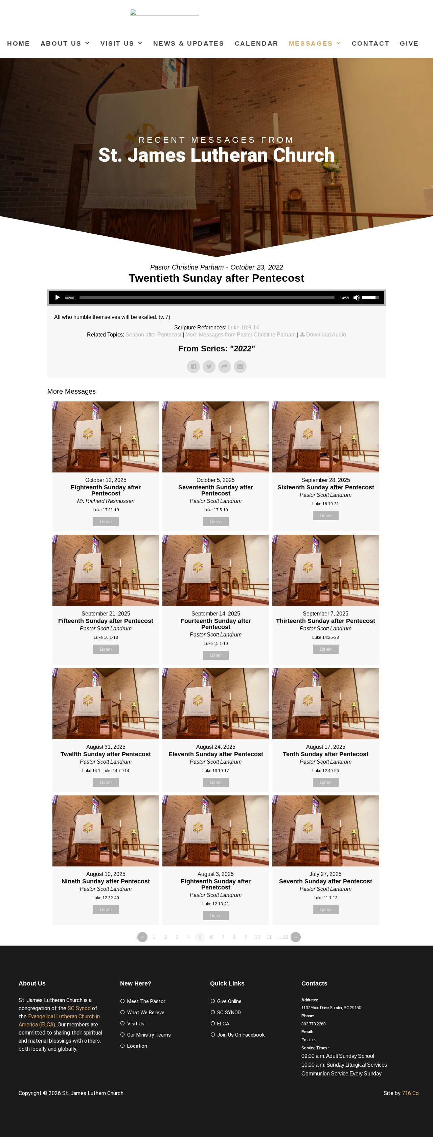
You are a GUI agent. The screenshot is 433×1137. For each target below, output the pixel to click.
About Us (61, 43)
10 (257, 937)
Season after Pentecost (153, 335)
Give (409, 43)
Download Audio (326, 335)
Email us (308, 1040)
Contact (371, 43)
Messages (311, 43)
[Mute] (356, 297)
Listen (106, 521)
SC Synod (79, 1008)
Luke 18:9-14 (243, 327)
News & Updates (189, 43)
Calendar (257, 43)
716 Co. (411, 1093)
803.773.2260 (313, 1024)
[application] (216, 297)
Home (18, 43)
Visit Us (117, 43)
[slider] (207, 297)
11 (269, 937)
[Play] (57, 297)
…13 (283, 937)
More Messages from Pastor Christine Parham (240, 335)
